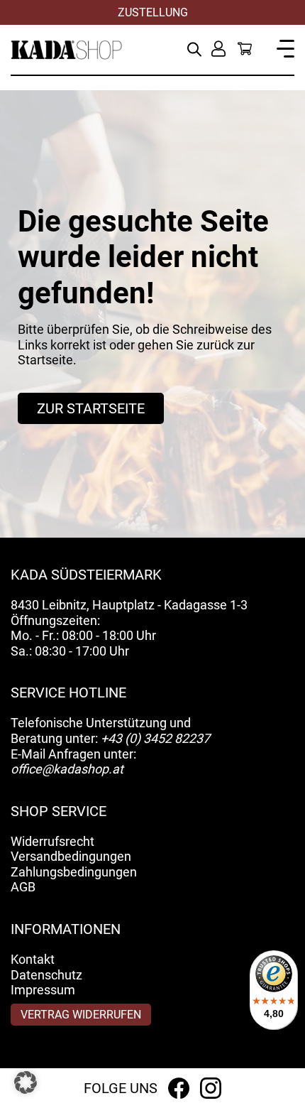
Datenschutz (46, 974)
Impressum (43, 989)
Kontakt (33, 959)
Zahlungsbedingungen (74, 871)
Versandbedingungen (71, 856)
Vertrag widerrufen (81, 1014)
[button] (25, 1082)
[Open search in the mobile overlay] (194, 47)
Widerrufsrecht (52, 841)
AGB (23, 886)
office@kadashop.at (67, 768)
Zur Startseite (91, 408)
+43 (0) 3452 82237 (155, 738)
